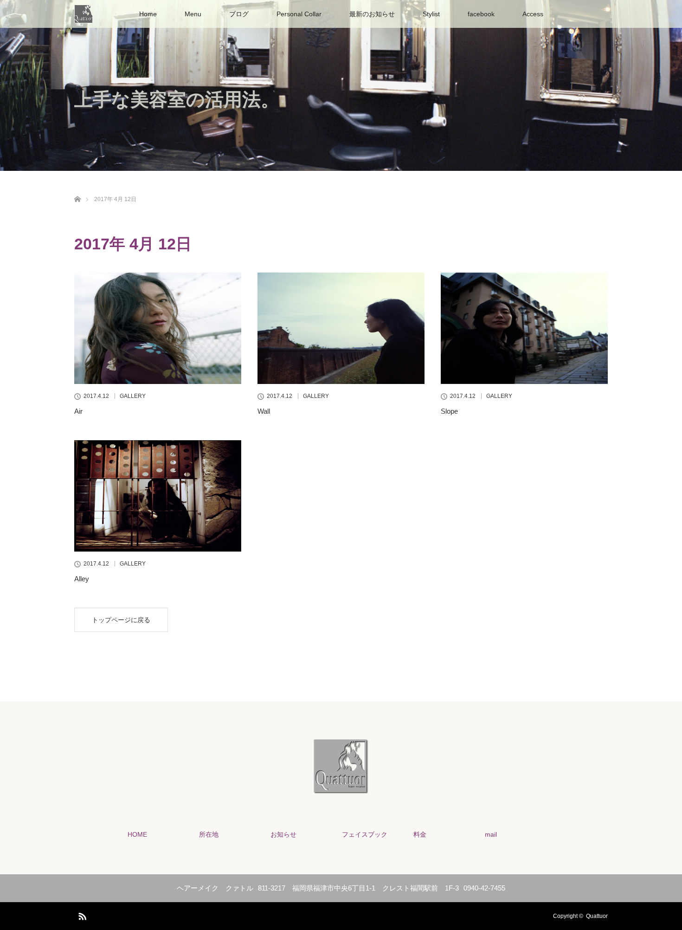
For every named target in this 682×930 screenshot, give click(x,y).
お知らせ (283, 834)
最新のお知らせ (372, 14)
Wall (263, 411)
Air (78, 411)
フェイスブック (364, 834)
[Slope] (524, 328)
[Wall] (341, 328)
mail (491, 834)
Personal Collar (299, 14)
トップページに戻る (121, 620)
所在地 (209, 834)
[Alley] (157, 496)
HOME (137, 834)
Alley (81, 579)
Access (532, 14)
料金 (419, 834)
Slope (449, 411)
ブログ (239, 14)
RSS (81, 915)
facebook (481, 14)
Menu (193, 14)
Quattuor (597, 916)
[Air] (157, 328)
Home (148, 14)
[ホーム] (77, 188)
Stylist (431, 14)
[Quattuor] (341, 788)
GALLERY (133, 396)
